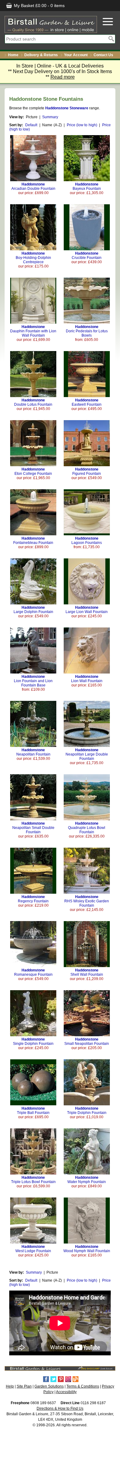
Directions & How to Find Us (60, 1408)
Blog (75, 1379)
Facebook (46, 1379)
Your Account (76, 55)
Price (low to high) (82, 125)
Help (10, 1386)
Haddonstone (33, 186)
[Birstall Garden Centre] (51, 24)
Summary (50, 117)
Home (13, 55)
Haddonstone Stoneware (66, 108)
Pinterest (61, 1379)
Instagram (68, 1379)
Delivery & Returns (41, 55)
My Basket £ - (39, 5)
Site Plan (24, 1386)
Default (31, 125)
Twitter (53, 1379)
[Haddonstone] (33, 180)
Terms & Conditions (82, 1386)
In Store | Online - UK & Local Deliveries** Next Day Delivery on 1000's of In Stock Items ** (60, 71)
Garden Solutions (49, 1386)
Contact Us (103, 55)
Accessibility (66, 1392)
